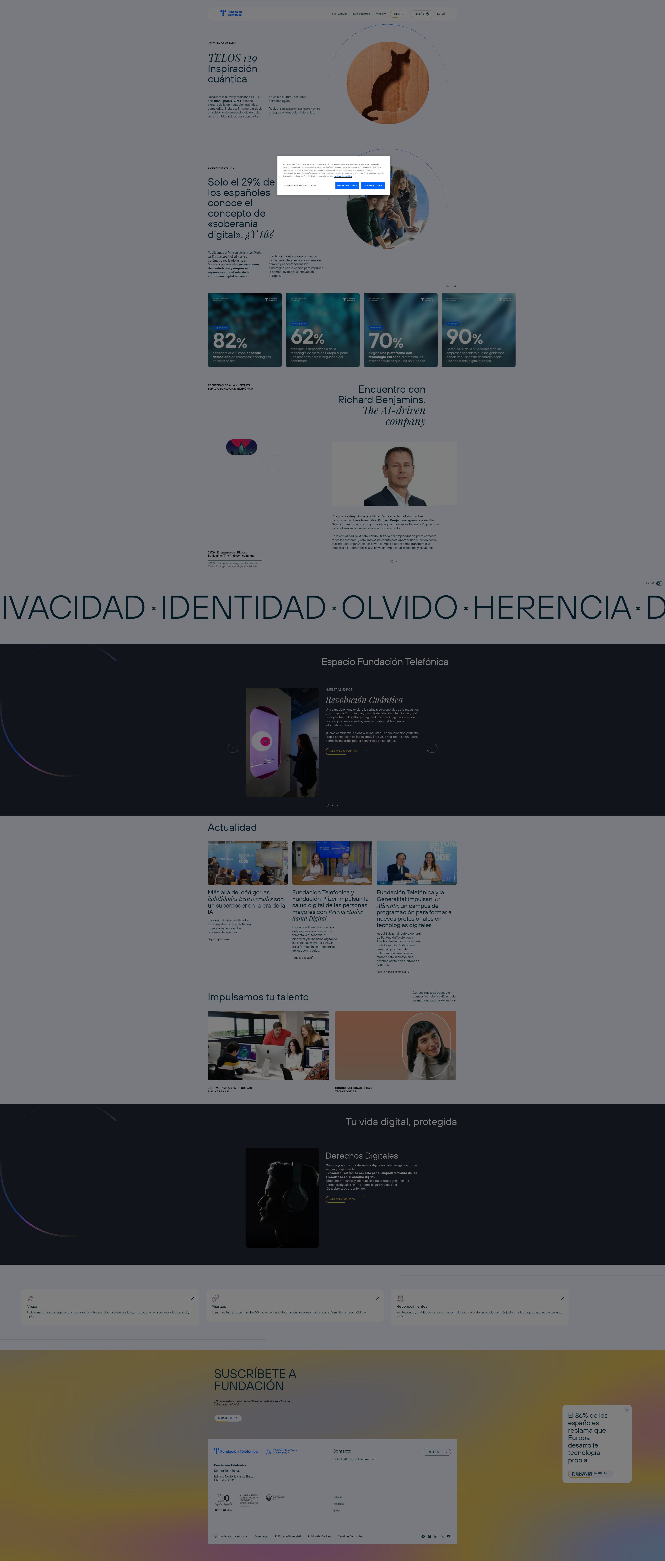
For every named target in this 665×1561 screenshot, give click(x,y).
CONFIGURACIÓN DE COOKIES (300, 185)
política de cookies (343, 176)
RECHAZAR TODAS (347, 185)
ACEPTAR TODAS (373, 185)
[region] (333, 175)
